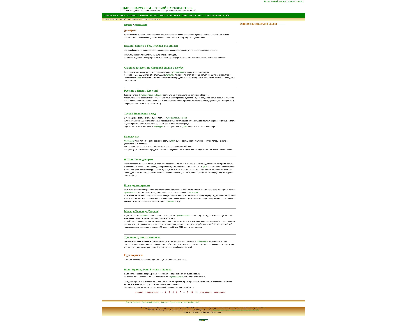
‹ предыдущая (151, 292)
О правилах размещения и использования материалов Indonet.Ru (236, 310)
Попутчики (143, 15)
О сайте (226, 15)
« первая (139, 292)
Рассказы (154, 15)
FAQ (197, 302)
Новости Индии (189, 15)
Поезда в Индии (111, 19)
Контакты (165, 302)
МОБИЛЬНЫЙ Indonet (275, 1)
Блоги (200, 15)
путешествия (141, 24)
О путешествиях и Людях (150, 95)
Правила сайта (176, 302)
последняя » (219, 292)
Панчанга (155, 19)
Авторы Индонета (133, 302)
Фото (162, 15)
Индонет (128, 24)
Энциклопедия (173, 15)
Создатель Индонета (150, 302)
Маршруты (132, 15)
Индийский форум (213, 15)
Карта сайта (189, 302)
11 (196, 292)
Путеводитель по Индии (114, 15)
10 (192, 292)
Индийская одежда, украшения (134, 19)
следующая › (206, 292)
